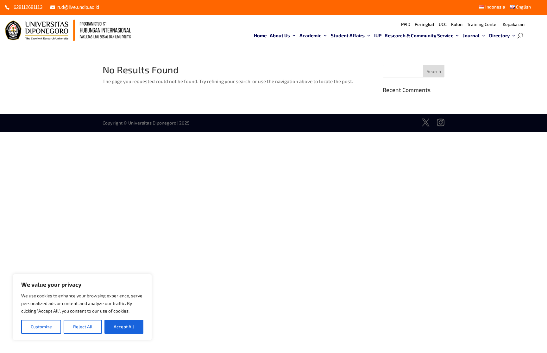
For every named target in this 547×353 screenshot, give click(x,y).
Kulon (456, 24)
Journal (471, 35)
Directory (499, 35)
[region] (82, 307)
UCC (443, 24)
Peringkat (424, 24)
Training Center (482, 24)
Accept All (124, 326)
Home (260, 35)
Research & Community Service (419, 35)
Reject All (82, 326)
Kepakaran (514, 24)
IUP (377, 35)
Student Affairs (348, 35)
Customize (41, 326)
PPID (405, 24)
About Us (280, 35)
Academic (310, 35)
